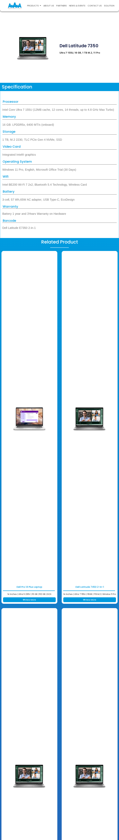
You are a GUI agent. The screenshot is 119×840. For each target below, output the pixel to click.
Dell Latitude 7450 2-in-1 (89, 587)
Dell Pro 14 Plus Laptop (29, 587)
